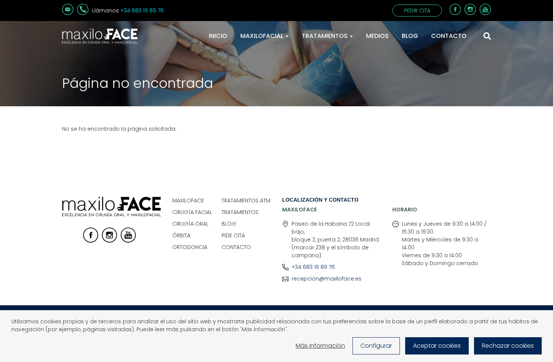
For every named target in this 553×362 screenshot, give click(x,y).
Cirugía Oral (190, 224)
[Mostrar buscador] (487, 36)
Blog (410, 36)
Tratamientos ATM (246, 200)
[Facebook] (455, 13)
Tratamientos (325, 36)
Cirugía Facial (192, 212)
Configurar (376, 345)
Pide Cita (233, 235)
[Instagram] (470, 13)
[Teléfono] (82, 13)
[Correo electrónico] (67, 13)
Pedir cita (417, 10)
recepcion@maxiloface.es (327, 278)
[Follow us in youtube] (128, 240)
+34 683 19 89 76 (142, 10)
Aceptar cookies (437, 345)
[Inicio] (100, 36)
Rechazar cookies (508, 345)
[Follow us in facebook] (90, 240)
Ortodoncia (189, 247)
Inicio (218, 36)
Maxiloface (188, 200)
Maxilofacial (262, 36)
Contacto (448, 36)
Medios (377, 36)
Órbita (181, 235)
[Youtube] (485, 13)
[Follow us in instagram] (109, 240)
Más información (320, 345)
